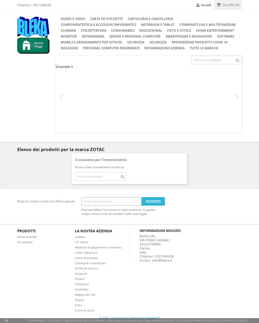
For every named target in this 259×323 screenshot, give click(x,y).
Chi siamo (81, 242)
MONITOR (69, 36)
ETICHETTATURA (93, 30)
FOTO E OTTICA (179, 30)
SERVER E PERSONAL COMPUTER (135, 36)
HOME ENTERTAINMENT (215, 30)
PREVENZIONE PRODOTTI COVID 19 (199, 42)
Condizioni (82, 284)
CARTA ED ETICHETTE (106, 19)
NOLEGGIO (69, 48)
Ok (6, 320)
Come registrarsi (86, 253)
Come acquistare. (87, 258)
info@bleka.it (162, 260)
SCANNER (68, 30)
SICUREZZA (135, 42)
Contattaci (82, 289)
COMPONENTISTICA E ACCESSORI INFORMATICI (98, 24)
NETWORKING (93, 36)
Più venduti (25, 242)
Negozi (79, 300)
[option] (149, 98)
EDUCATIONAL (150, 30)
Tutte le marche (204, 48)
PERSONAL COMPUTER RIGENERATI (111, 48)
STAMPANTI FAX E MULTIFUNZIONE (207, 24)
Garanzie (81, 274)
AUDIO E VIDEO (73, 19)
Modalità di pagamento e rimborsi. (98, 247)
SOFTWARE (225, 36)
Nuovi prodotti (27, 237)
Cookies (80, 237)
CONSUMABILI (122, 30)
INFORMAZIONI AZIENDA (164, 48)
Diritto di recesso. (87, 268)
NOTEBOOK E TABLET (158, 24)
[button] (70, 94)
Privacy (79, 279)
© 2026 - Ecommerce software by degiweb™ (129, 318)
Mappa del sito (85, 295)
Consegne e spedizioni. (90, 263)
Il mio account (84, 310)
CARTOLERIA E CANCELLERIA (150, 19)
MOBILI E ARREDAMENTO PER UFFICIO (91, 42)
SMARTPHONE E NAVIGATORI (189, 36)
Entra (78, 305)
